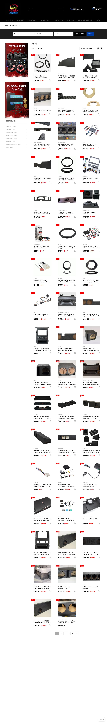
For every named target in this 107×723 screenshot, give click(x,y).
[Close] (87, 343)
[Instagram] (69, 370)
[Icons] (66, 370)
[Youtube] (72, 370)
